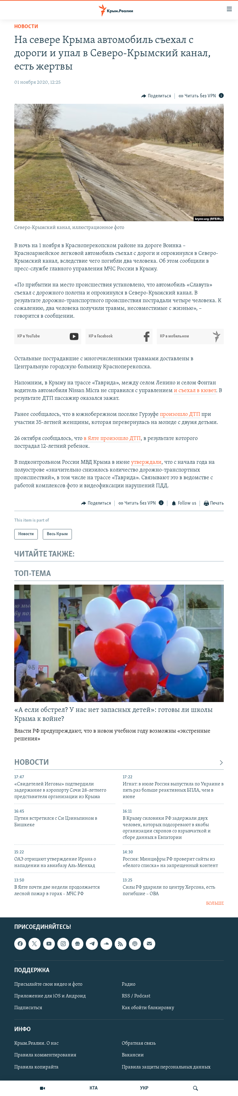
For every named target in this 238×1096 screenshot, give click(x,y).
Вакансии (133, 1055)
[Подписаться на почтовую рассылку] (149, 944)
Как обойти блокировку (148, 1007)
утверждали (146, 462)
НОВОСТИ (31, 763)
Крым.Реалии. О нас (36, 1043)
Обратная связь (139, 1043)
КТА (94, 1088)
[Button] (156, 96)
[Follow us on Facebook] (20, 944)
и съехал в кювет (195, 391)
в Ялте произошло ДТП (112, 439)
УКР (144, 1088)
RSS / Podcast (136, 996)
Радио (128, 984)
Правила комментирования (45, 1055)
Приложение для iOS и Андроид (50, 996)
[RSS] (120, 944)
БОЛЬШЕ (215, 903)
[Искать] (195, 1088)
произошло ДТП (180, 414)
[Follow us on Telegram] (92, 944)
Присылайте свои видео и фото (48, 984)
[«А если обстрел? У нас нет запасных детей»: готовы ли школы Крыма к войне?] (119, 643)
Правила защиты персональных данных (166, 1067)
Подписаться (28, 1007)
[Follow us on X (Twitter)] (34, 944)
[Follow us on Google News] (77, 944)
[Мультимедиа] (42, 1088)
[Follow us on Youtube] (49, 944)
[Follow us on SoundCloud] (106, 944)
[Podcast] (135, 944)
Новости (26, 27)
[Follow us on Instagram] (63, 944)
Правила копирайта (36, 1067)
